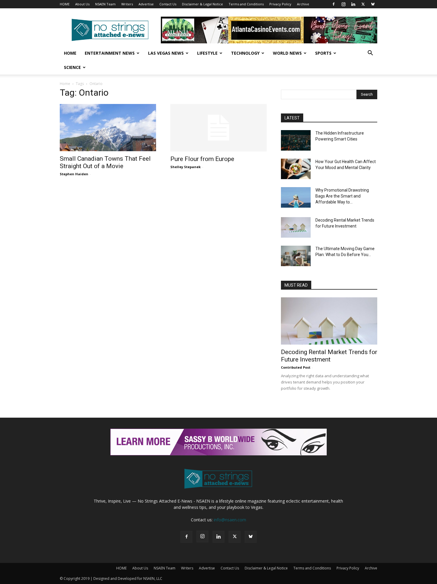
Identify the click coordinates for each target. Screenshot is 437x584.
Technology (245, 53)
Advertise (146, 4)
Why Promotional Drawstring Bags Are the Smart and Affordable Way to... (342, 196)
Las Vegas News (166, 53)
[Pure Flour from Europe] (218, 127)
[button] (370, 53)
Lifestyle (207, 53)
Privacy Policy (280, 4)
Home (70, 53)
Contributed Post (295, 367)
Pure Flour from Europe (202, 158)
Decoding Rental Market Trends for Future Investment (329, 355)
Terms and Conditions (246, 4)
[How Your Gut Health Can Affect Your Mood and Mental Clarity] (296, 169)
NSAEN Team (105, 4)
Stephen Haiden (74, 174)
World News (287, 53)
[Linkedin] (353, 4)
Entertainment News (110, 53)
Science (72, 67)
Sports (323, 53)
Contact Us (167, 4)
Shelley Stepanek (185, 167)
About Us (82, 4)
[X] (363, 4)
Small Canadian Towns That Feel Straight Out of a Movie (105, 162)
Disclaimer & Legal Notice (202, 4)
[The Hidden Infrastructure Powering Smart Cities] (296, 140)
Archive (303, 4)
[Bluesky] (372, 4)
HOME (65, 4)
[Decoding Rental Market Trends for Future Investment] (296, 227)
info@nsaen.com (230, 520)
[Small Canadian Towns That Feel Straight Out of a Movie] (108, 127)
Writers (127, 4)
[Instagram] (343, 4)
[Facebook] (333, 4)
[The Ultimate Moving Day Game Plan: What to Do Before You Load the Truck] (296, 256)
